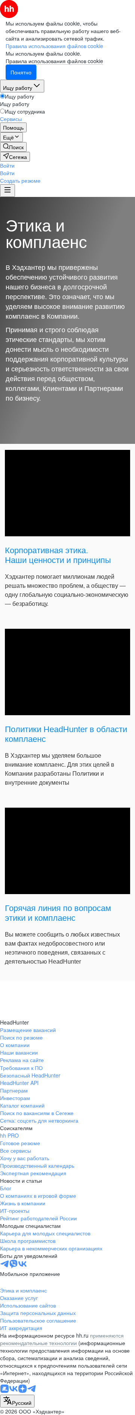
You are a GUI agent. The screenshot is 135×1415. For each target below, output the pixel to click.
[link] (13, 147)
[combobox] (17, 1401)
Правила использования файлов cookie (54, 61)
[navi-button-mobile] (7, 190)
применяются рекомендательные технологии (62, 1339)
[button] (7, 165)
